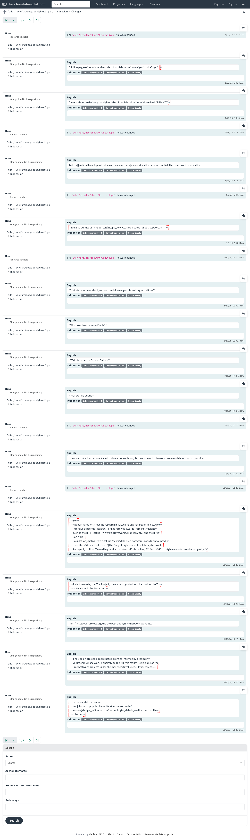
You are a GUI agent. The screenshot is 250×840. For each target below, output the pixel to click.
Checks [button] (154, 4)
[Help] (243, 4)
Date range (12, 800)
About (111, 834)
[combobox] (71, 4)
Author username (16, 771)
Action (9, 756)
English (71, 62)
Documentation (134, 834)
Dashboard (101, 4)
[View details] (244, 28)
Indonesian (61, 11)
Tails (10, 11)
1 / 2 (21, 20)
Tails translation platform (27, 4)
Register (219, 4)
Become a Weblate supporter (159, 834)
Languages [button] (136, 4)
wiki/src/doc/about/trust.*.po (34, 11)
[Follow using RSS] (243, 12)
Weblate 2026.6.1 (97, 834)
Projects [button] (118, 4)
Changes (76, 11)
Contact (120, 834)
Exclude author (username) (22, 785)
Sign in (233, 4)
